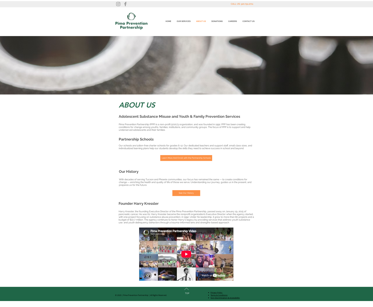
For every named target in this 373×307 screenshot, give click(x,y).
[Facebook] (125, 4)
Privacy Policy (217, 292)
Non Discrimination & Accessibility (225, 297)
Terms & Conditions (219, 295)
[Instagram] (118, 4)
